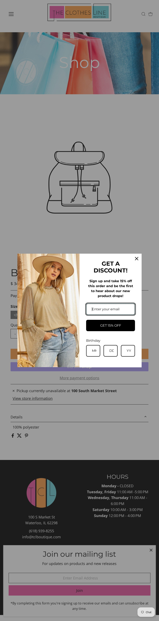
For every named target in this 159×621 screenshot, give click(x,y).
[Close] (137, 259)
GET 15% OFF (110, 325)
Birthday (93, 341)
